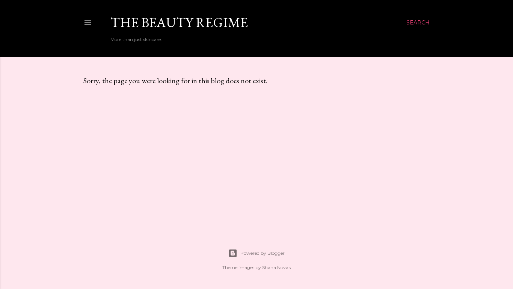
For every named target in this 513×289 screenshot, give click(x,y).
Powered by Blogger (262, 253)
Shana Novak (276, 267)
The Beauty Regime (179, 22)
